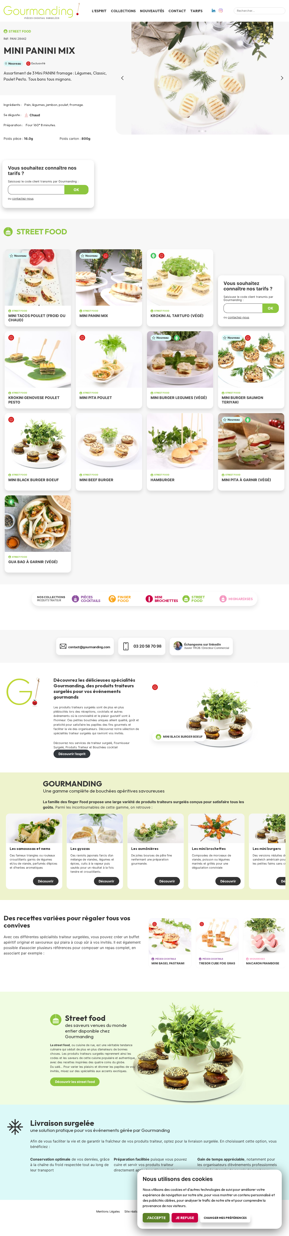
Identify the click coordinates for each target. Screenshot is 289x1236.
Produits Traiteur (76, 747)
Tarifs (196, 11)
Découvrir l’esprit (72, 754)
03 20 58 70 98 (147, 646)
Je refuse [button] (185, 1217)
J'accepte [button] (156, 1217)
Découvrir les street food (75, 1082)
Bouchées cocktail (105, 747)
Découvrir (46, 881)
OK (76, 189)
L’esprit (99, 11)
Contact (177, 11)
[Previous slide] (122, 78)
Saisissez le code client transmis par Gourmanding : (43, 181)
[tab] (199, 131)
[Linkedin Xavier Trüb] (213, 11)
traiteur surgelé (101, 743)
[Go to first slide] (281, 78)
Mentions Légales (108, 1211)
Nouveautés (152, 11)
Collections (123, 11)
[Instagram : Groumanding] (221, 11)
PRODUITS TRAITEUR (51, 598)
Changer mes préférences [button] (225, 1218)
